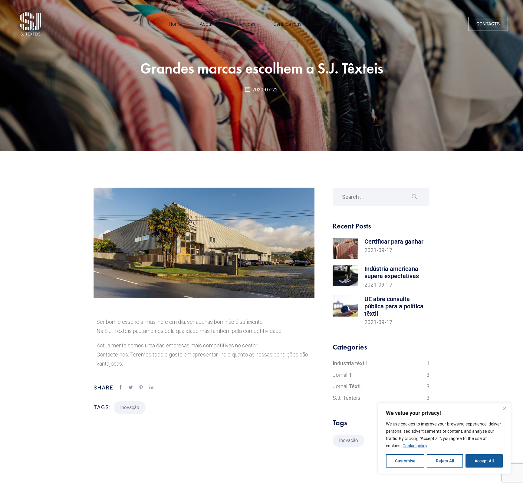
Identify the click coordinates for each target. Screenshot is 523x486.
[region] (444, 438)
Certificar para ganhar (393, 241)
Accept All (484, 460)
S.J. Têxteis (381, 398)
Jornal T (381, 375)
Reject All (445, 460)
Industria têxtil (381, 363)
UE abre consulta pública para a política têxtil (393, 306)
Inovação (129, 407)
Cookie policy (415, 445)
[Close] (504, 408)
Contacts (488, 24)
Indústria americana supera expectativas (391, 272)
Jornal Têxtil (381, 386)
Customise (405, 460)
